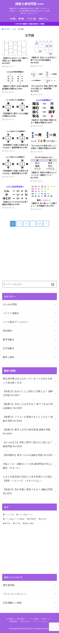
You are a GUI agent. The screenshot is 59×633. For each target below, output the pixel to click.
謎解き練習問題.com (29, 3)
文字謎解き (9, 348)
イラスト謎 (31, 19)
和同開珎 (7, 330)
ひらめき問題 (10, 304)
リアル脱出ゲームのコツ (16, 322)
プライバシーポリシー (14, 594)
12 (39, 224)
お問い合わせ (25, 621)
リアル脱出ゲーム (25, 515)
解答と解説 (9, 357)
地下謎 (43, 519)
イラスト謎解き (11, 313)
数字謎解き (9, 339)
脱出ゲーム (43, 19)
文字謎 (12, 19)
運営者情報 (9, 585)
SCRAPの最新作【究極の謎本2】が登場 (30, 24)
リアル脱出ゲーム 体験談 (14, 519)
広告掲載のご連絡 (12, 602)
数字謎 (21, 19)
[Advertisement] (23, 256)
